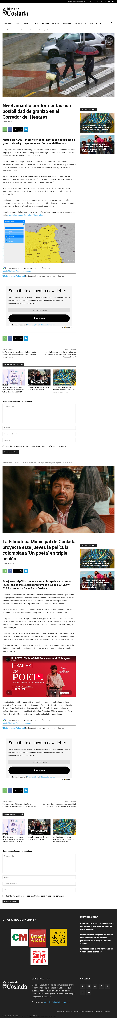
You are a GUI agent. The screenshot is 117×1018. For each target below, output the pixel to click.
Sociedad (89, 23)
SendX (70, 327)
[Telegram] (101, 1)
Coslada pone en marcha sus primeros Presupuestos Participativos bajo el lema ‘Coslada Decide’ (60, 354)
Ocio (17, 23)
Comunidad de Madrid (61, 23)
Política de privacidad (72, 1012)
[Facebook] (90, 1)
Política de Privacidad (47, 325)
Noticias (8, 23)
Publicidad (99, 1012)
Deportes (45, 23)
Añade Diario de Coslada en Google (17, 271)
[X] (105, 1)
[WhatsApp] (109, 1)
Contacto (107, 1012)
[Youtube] (112, 1)
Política (78, 23)
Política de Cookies (87, 1012)
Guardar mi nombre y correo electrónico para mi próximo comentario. (35, 446)
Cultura (25, 23)
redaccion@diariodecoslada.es (57, 1002)
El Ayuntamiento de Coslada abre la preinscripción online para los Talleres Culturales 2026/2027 (13, 390)
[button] (111, 23)
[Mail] (97, 1)
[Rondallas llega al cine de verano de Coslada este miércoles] (39, 377)
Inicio (4, 30)
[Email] (20, 129)
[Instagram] (94, 1)
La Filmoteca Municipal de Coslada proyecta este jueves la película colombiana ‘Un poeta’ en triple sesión (19, 354)
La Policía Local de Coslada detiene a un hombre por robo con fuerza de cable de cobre (64, 390)
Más (97, 23)
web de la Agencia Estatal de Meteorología (26, 215)
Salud (35, 23)
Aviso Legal (31, 325)
